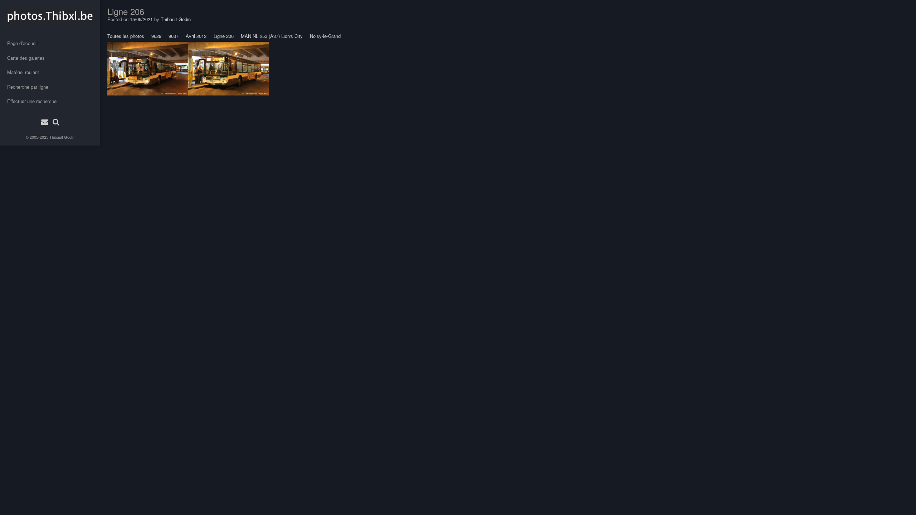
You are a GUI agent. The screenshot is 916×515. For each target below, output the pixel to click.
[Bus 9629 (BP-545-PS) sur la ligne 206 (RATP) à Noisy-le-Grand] (147, 68)
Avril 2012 (196, 36)
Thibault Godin (61, 137)
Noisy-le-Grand (325, 36)
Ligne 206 (224, 36)
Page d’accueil (22, 43)
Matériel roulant (23, 72)
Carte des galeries (26, 57)
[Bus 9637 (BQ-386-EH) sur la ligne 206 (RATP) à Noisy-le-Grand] (228, 68)
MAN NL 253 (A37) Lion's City (272, 36)
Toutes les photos (125, 36)
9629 (156, 36)
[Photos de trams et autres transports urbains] (50, 16)
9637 (174, 36)
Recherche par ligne (27, 86)
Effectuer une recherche (32, 101)
